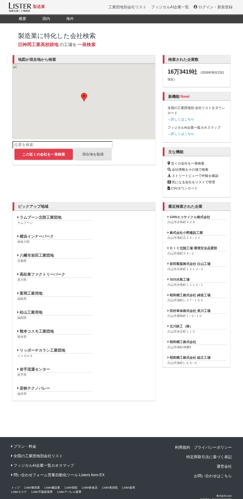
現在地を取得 (93, 154)
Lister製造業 (32, 487)
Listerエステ (19, 492)
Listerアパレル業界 (69, 492)
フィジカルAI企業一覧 (170, 7)
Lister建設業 (52, 487)
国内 (46, 19)
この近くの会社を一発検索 (43, 154)
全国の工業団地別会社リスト (38, 456)
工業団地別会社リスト (127, 7)
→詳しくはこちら (181, 119)
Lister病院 (71, 487)
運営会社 (224, 466)
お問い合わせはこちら (213, 476)
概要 (22, 19)
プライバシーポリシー (213, 447)
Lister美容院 (110, 487)
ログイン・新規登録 (215, 7)
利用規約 (182, 447)
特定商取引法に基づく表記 (209, 457)
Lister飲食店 (90, 487)
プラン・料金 (25, 446)
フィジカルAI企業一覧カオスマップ (44, 465)
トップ (15, 487)
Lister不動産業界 (42, 492)
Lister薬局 (128, 487)
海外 (70, 19)
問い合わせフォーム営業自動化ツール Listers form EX (59, 475)
